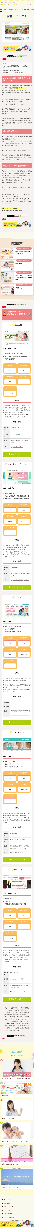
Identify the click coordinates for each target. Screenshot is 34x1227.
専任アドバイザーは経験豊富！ (13, 72)
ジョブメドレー (18, 732)
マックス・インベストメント (10, 1187)
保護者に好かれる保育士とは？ (10, 1118)
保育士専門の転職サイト (23, 248)
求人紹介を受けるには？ (11, 70)
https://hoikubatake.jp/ (17, 447)
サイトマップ (8, 1199)
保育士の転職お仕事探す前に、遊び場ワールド (11, 9)
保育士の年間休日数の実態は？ (10, 1164)
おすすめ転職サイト (9, 1217)
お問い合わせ (8, 1210)
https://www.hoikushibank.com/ (20, 715)
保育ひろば (18, 288)
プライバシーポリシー (10, 1206)
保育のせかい (5, 1095)
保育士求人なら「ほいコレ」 (18, 464)
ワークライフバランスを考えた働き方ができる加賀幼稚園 (23, 278)
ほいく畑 (18, 325)
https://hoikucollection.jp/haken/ (20, 580)
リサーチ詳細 (8, 1213)
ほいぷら (18, 597)
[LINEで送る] (23, 56)
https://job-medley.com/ (16, 852)
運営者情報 (7, 1203)
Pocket (16, 56)
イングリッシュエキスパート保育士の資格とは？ (17, 1078)
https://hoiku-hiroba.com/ (17, 991)
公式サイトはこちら (17, 454)
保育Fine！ (18, 263)
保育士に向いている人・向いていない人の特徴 (15, 1141)
